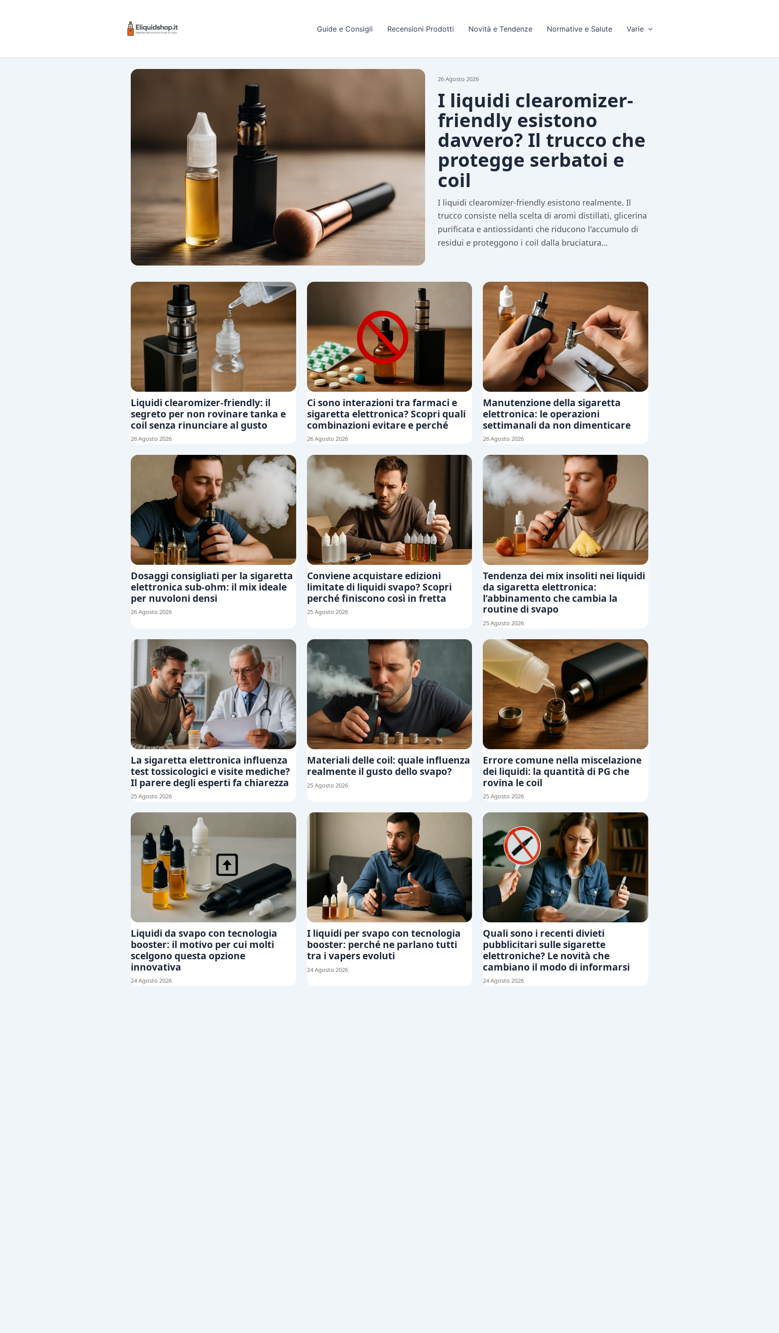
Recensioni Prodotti (420, 28)
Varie (635, 28)
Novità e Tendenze (500, 28)
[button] (648, 29)
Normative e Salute (579, 28)
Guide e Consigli (345, 28)
